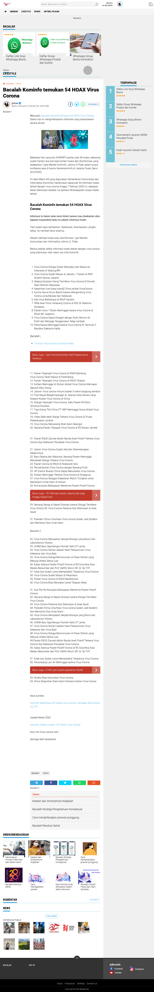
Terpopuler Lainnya (128, 165)
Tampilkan (94, 900)
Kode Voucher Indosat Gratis (131, 150)
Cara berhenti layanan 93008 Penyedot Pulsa (131, 136)
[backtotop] (77, 959)
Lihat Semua (51, 916)
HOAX (18, 83)
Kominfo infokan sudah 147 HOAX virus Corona (55, 724)
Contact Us (92, 983)
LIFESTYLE (26, 11)
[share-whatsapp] (83, 104)
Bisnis (37, 11)
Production (70, 983)
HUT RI (32, 965)
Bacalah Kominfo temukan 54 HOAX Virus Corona (67, 115)
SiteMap (81, 983)
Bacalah (10, 83)
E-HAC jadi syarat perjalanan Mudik (64, 670)
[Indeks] (119, 4)
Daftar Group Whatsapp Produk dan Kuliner (50, 59)
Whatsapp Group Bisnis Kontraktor (83, 57)
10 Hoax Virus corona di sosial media (54, 343)
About (60, 983)
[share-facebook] (70, 104)
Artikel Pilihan (51, 11)
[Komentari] (94, 783)
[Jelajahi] (150, 4)
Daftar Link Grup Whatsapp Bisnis (16, 57)
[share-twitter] (76, 104)
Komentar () (93, 104)
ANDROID (14, 11)
